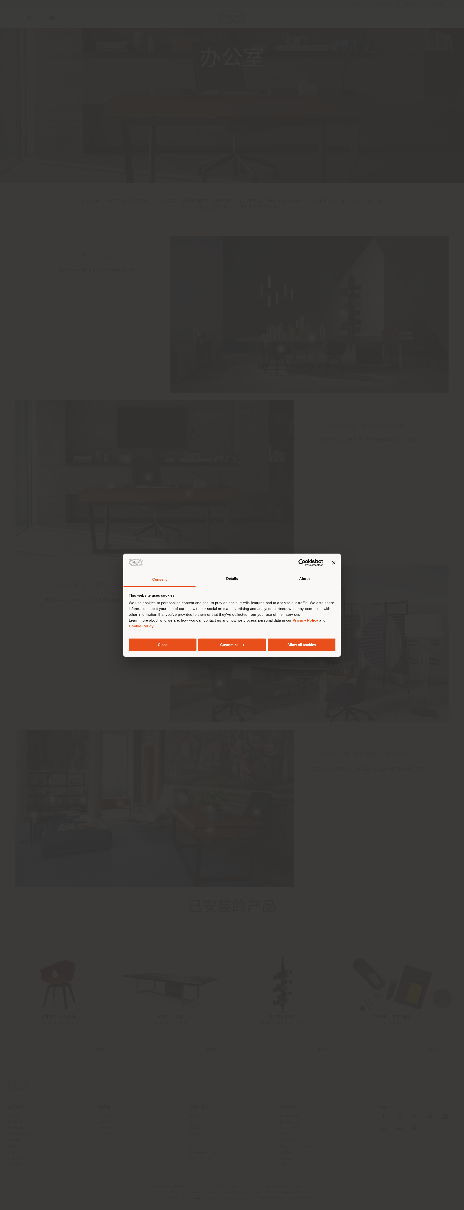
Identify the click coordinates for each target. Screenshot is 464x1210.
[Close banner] (333, 562)
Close (162, 645)
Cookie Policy (141, 626)
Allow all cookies (301, 645)
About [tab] (304, 579)
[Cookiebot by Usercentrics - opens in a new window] (302, 562)
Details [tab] (232, 579)
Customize (229, 645)
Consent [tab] (159, 579)
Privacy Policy (305, 620)
